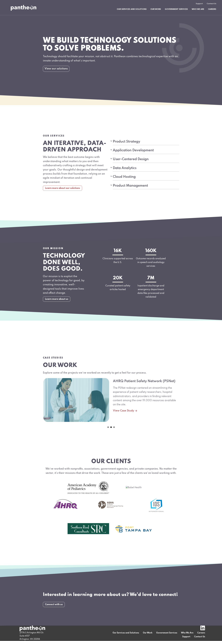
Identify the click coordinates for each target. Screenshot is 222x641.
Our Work (155, 9)
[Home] (23, 8)
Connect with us (54, 604)
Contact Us (211, 3)
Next (182, 402)
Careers (212, 9)
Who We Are (198, 9)
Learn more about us (56, 299)
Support (199, 3)
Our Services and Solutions (132, 9)
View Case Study (123, 411)
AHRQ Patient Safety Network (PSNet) (144, 381)
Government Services (176, 9)
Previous (40, 402)
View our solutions (56, 68)
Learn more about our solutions (62, 188)
